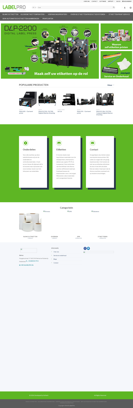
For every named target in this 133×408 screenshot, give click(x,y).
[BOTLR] (66, 99)
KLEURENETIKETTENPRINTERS (32, 14)
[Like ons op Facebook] (85, 248)
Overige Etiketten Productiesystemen (87, 14)
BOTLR (60, 111)
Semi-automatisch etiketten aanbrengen (21, 19)
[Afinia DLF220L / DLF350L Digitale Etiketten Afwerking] (47, 99)
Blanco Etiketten (31, 401)
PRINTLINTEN (48, 19)
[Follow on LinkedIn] (88, 248)
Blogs (118, 1)
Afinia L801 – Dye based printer (26, 112)
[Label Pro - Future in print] (15, 7)
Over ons (87, 1)
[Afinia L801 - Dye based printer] (28, 99)
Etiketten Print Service (119, 14)
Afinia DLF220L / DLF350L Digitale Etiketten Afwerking (46, 112)
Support (110, 1)
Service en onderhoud (60, 255)
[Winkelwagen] (131, 8)
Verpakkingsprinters (57, 14)
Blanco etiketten (10, 14)
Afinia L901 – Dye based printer (84, 112)
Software (103, 1)
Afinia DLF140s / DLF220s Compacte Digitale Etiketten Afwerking (104, 113)
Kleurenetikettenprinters (46, 401)
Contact (95, 1)
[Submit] (113, 7)
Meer (109, 85)
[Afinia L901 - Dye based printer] (85, 99)
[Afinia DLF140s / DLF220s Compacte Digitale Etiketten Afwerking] (105, 99)
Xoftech (45, 395)
